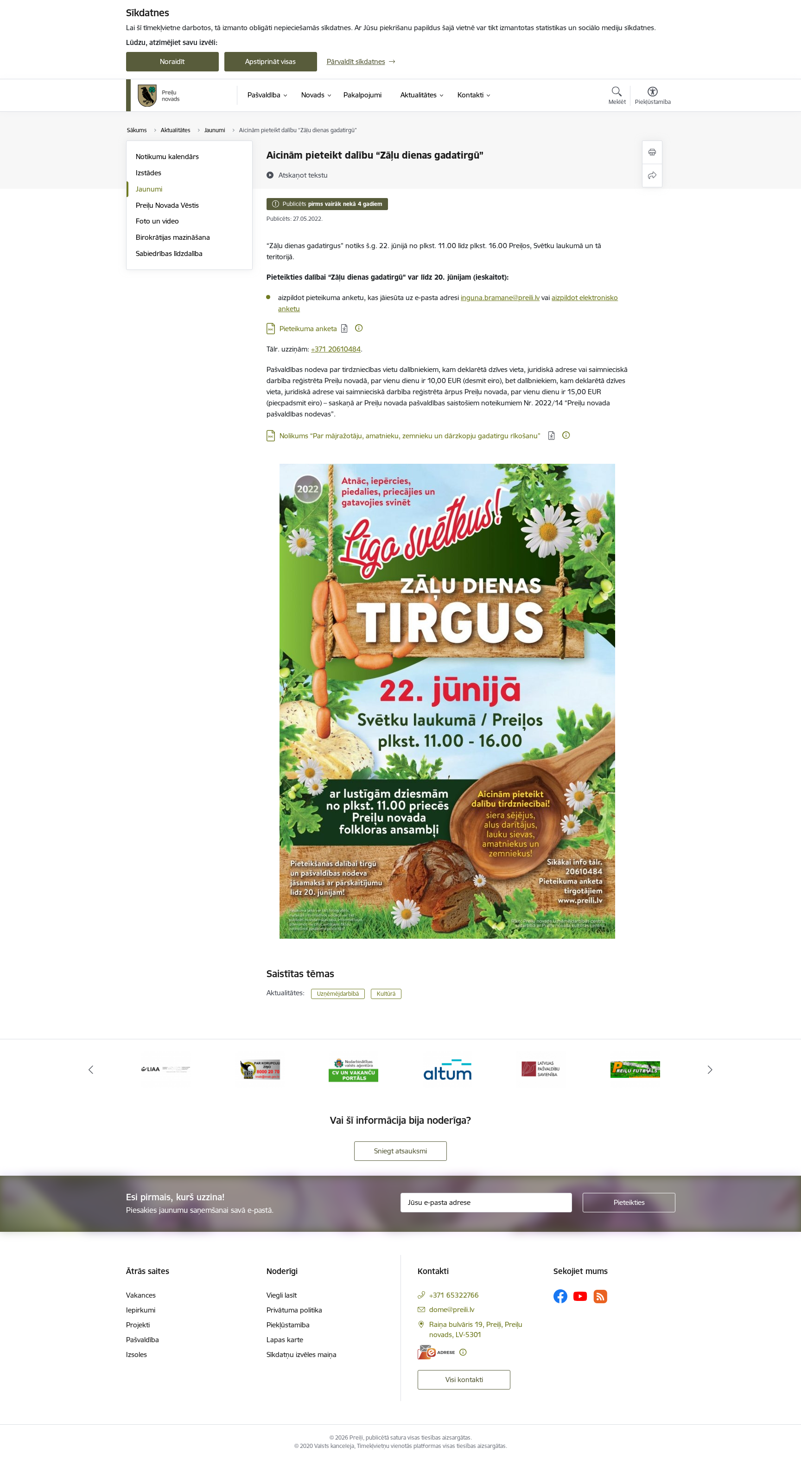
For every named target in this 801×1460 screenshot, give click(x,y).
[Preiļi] (159, 95)
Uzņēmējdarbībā (338, 993)
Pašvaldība (142, 1339)
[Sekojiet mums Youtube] (580, 1295)
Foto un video (157, 221)
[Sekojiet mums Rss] (600, 1296)
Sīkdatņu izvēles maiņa (302, 1354)
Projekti (138, 1324)
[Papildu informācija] (358, 328)
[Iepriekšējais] (91, 1069)
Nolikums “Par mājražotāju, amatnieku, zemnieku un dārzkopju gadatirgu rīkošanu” (412, 435)
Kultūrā (386, 993)
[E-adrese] (436, 1352)
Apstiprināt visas (270, 61)
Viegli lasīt (282, 1295)
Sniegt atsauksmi (400, 1150)
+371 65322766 (454, 1295)
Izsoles (136, 1354)
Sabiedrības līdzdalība (169, 253)
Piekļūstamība (288, 1324)
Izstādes (148, 172)
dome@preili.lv (451, 1309)
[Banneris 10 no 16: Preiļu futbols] (635, 1068)
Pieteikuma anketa (308, 328)
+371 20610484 (336, 349)
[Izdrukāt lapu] (652, 152)
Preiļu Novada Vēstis (167, 205)
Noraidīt (172, 61)
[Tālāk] (710, 1069)
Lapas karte (285, 1339)
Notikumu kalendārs (167, 156)
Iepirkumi (140, 1310)
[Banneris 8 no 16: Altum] (447, 1068)
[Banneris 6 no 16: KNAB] (260, 1068)
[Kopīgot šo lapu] (652, 175)
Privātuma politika (294, 1310)
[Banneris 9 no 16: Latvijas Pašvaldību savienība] (541, 1068)
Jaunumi (149, 189)
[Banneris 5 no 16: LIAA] (166, 1068)
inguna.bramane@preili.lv (500, 297)
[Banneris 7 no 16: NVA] (353, 1068)
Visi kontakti (464, 1379)
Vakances (141, 1295)
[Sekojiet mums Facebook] (560, 1296)
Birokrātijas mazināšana (173, 237)
